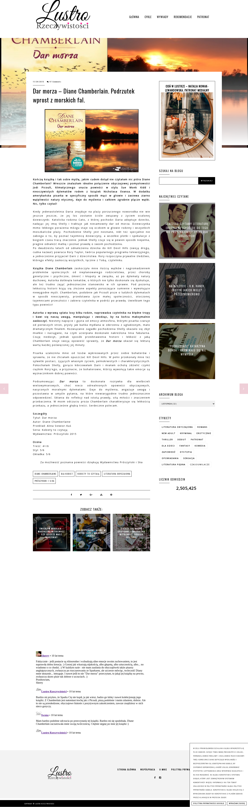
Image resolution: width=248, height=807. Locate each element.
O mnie (163, 769)
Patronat (203, 17)
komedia (200, 445)
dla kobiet (67, 473)
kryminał (186, 433)
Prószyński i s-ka (44, 481)
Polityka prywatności (184, 769)
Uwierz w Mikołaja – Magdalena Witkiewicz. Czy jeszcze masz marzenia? (51, 533)
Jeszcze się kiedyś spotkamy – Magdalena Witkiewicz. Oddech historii (131, 533)
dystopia (186, 452)
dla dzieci (168, 445)
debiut (181, 439)
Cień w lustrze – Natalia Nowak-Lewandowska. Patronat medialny (187, 88)
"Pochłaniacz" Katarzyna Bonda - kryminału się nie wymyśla (187, 350)
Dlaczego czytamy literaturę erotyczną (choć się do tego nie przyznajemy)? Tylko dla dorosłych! (187, 230)
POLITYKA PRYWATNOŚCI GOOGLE (208, 803)
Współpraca (147, 769)
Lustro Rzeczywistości (44, 804)
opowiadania (170, 458)
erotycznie (204, 433)
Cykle (148, 17)
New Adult (168, 433)
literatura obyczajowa (117, 473)
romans (202, 427)
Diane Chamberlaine (46, 473)
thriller (167, 439)
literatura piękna (173, 464)
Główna (134, 17)
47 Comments (55, 81)
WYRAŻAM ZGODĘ (237, 803)
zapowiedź (168, 452)
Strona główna (126, 769)
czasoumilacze (200, 464)
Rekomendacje (183, 17)
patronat (197, 439)
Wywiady (162, 17)
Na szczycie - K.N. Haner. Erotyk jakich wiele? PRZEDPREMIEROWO (187, 290)
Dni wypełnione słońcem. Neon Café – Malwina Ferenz (91, 532)
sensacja (189, 458)
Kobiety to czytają (88, 473)
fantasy (185, 445)
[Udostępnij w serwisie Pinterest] (111, 494)
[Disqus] (91, 605)
